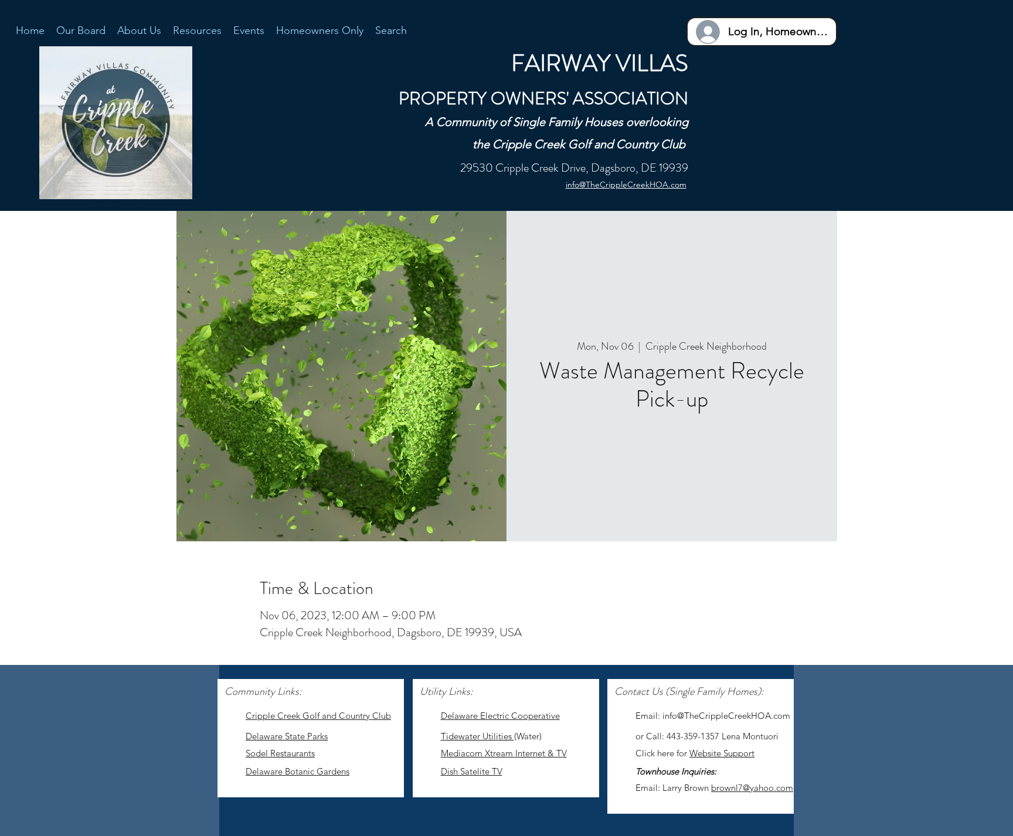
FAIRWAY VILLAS (599, 63)
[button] (197, 30)
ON (674, 98)
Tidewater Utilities (477, 736)
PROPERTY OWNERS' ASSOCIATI (529, 98)
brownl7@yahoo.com (752, 787)
